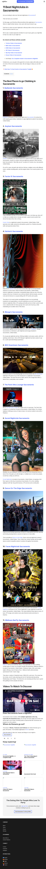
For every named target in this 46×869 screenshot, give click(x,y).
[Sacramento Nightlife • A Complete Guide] (9, 745)
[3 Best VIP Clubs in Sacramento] (12, 778)
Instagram (5, 850)
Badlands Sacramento (13, 88)
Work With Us (6, 838)
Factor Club (6, 222)
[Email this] (4, 738)
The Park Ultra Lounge (12, 407)
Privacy (4, 829)
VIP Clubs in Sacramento (12, 50)
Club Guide (5, 771)
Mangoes (33, 329)
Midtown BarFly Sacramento (17, 620)
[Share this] (8, 738)
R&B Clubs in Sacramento (13, 45)
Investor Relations (6, 839)
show (11, 73)
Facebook (5, 848)
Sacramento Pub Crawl (30, 774)
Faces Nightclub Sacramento (18, 546)
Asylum (5, 158)
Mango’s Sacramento (14, 312)
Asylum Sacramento (13, 126)
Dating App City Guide (28, 754)
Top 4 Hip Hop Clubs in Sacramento (8, 773)
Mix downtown (38, 374)
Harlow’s (12, 288)
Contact (4, 846)
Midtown (5, 664)
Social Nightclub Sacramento (17, 418)
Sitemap (4, 831)
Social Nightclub (7, 479)
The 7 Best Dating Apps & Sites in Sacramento (30, 756)
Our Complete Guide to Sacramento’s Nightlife (25, 58)
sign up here (24, 806)
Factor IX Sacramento (14, 176)
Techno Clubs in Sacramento (14, 43)
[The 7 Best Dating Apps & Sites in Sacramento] (30, 745)
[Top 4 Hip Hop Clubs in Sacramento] (12, 761)
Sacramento (32, 15)
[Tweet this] (11, 738)
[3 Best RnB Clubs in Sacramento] (33, 778)
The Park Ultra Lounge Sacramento (19, 385)
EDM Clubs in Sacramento (13, 48)
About (4, 825)
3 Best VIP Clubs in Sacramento (7, 790)
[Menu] (44, 1)
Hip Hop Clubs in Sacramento (14, 52)
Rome (27, 729)
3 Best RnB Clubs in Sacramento (29, 790)
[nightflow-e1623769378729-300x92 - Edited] (4, 1)
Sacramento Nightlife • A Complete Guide (9, 756)
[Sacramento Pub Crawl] (33, 761)
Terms (4, 827)
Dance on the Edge (17, 537)
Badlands (5, 117)
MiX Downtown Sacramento (16, 345)
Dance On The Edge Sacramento (18, 488)
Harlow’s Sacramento (14, 231)
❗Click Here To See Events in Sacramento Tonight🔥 (18, 69)
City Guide (5, 754)
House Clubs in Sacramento (13, 55)
